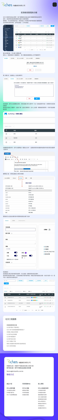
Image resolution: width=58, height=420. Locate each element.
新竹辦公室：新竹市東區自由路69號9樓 (19, 368)
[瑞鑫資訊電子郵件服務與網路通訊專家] (14, 4)
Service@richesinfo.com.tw (15, 371)
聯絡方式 (10, 374)
